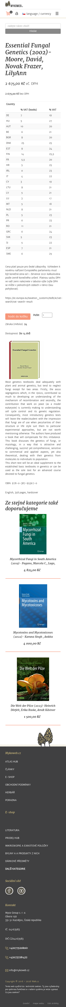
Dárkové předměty (17, 861)
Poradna (11, 800)
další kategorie (15, 868)
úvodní (26, 1003)
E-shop (9, 777)
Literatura (12, 830)
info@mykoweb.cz (18, 970)
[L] (16, 13)
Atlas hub (11, 761)
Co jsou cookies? (12, 992)
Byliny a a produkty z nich (22, 853)
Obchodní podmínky (18, 784)
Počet (36, 315)
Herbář (10, 792)
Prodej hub (12, 838)
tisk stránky (53, 1003)
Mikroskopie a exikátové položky (26, 845)
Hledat (33, 31)
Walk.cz (35, 981)
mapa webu (38, 1003)
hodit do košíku (18, 316)
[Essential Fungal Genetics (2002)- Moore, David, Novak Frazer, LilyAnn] (24, 360)
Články (9, 769)
